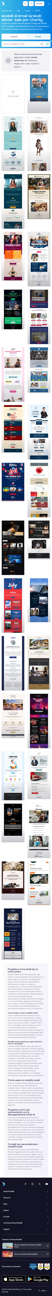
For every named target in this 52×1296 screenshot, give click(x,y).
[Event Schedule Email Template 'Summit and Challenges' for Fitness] (13, 256)
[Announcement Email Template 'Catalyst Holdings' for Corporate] (13, 201)
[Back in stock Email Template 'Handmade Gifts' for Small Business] (39, 196)
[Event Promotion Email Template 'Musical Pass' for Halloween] (39, 720)
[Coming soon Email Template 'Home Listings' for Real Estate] (39, 883)
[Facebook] (25, 1184)
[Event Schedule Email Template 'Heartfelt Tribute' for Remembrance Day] (39, 490)
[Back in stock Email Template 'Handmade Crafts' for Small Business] (39, 539)
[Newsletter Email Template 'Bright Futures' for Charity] (39, 259)
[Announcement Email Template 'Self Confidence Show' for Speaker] (13, 822)
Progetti (14, 36)
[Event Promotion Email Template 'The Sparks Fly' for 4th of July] (13, 482)
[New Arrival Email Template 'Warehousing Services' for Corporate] (39, 316)
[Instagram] (32, 1184)
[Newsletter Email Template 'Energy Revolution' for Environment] (39, 600)
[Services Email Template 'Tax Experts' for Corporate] (39, 775)
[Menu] (48, 3)
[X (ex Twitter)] (39, 1184)
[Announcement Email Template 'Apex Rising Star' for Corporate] (13, 663)
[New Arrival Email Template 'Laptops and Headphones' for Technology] (13, 547)
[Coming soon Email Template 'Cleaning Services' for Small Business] (13, 775)
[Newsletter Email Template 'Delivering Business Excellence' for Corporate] (39, 432)
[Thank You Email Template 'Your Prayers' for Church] (13, 880)
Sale (18, 11)
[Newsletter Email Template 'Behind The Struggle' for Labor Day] (39, 370)
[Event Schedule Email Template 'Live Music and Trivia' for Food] (13, 429)
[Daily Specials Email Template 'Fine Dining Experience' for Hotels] (13, 715)
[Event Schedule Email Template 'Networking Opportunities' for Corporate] (13, 934)
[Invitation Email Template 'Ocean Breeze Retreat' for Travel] (39, 830)
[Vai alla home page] (2, 3)
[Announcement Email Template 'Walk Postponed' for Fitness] (39, 93)
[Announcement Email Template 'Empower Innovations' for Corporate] (13, 143)
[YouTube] (46, 1184)
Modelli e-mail (6, 11)
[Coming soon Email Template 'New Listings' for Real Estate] (39, 663)
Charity (27, 11)
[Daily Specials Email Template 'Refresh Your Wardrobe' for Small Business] (39, 143)
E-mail (38, 36)
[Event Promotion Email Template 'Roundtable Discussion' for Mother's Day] (13, 374)
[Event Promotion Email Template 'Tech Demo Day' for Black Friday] (13, 309)
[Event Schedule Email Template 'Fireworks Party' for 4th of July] (13, 605)
